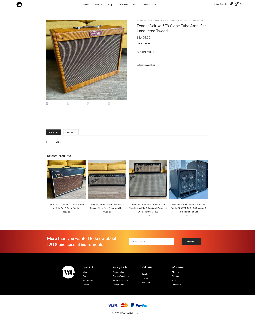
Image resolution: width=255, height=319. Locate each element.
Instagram (146, 283)
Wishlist (86, 285)
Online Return (118, 285)
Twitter (145, 278)
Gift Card (175, 276)
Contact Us (123, 4)
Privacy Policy (118, 272)
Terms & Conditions (121, 276)
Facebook (146, 274)
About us (98, 4)
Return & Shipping (120, 280)
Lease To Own (149, 4)
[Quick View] (69, 200)
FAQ (135, 4)
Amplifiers (147, 20)
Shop (110, 4)
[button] (145, 52)
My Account (88, 280)
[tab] (53, 132)
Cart (85, 276)
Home (86, 4)
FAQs (174, 280)
